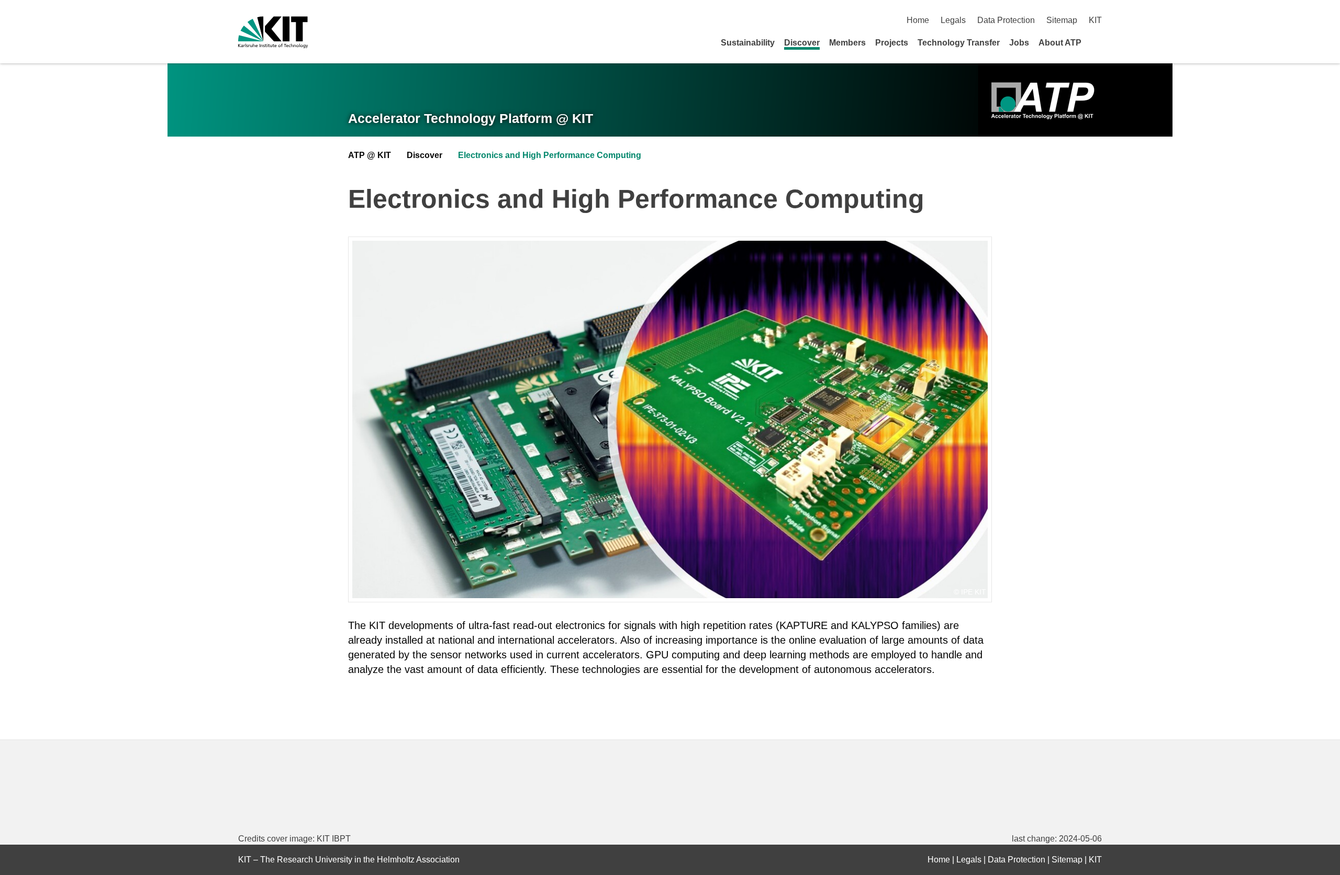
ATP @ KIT (369, 155)
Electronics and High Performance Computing (549, 155)
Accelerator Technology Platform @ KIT (470, 118)
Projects (891, 42)
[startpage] (1098, 42)
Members (847, 42)
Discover (802, 42)
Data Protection (1006, 20)
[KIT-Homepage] (273, 32)
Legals (953, 20)
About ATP (1059, 42)
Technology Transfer (959, 42)
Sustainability (748, 42)
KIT (1095, 20)
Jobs (1019, 42)
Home (918, 20)
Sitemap (1061, 20)
